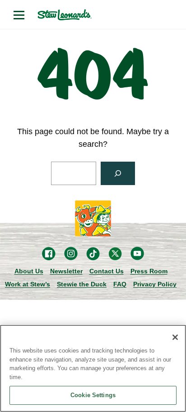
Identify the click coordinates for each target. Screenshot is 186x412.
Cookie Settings (93, 395)
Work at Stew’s (27, 284)
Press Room (148, 271)
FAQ (119, 284)
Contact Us (106, 271)
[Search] (118, 173)
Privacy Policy (155, 284)
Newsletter (66, 271)
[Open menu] (19, 14)
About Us (28, 271)
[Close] (175, 337)
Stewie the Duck (82, 284)
